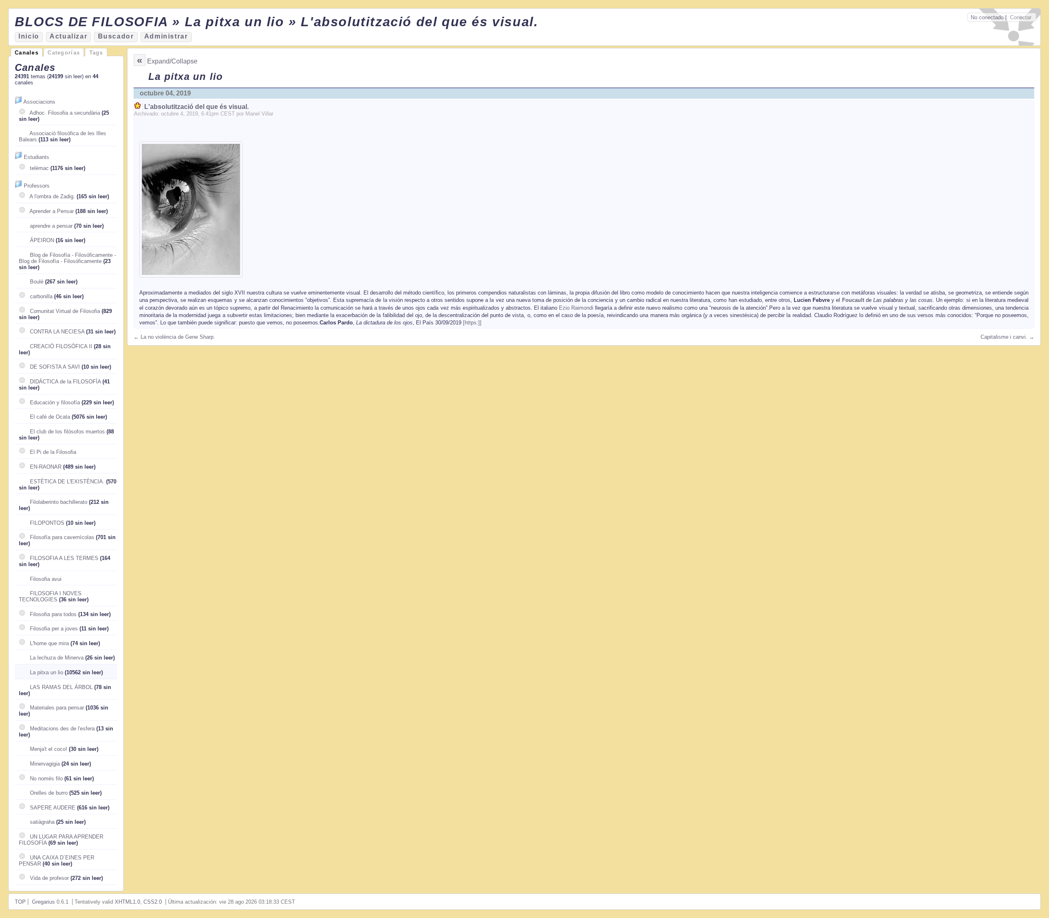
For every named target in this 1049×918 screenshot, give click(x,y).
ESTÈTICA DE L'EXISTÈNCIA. (67, 481)
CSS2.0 (152, 902)
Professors (37, 186)
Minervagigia (45, 764)
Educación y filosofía (55, 402)
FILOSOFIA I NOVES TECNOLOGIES (50, 596)
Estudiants (36, 157)
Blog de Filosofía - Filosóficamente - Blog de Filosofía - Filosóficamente (67, 258)
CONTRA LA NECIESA (57, 332)
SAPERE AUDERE (52, 808)
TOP (20, 902)
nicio (28, 36)
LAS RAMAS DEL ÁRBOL (61, 687)
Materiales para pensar (57, 708)
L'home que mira (49, 643)
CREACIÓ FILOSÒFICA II (61, 346)
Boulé (36, 282)
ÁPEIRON (42, 240)
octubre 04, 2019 (165, 93)
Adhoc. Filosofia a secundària (65, 113)
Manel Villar (259, 114)
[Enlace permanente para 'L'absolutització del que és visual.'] (138, 106)
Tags (96, 53)
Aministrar (166, 36)
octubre (170, 114)
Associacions (39, 102)
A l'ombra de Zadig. (52, 196)
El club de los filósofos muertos (67, 431)
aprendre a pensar (51, 226)
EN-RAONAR (45, 467)
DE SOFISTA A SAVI (55, 367)
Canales (27, 53)
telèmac (39, 168)
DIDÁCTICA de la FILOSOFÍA (65, 382)
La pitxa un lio (46, 672)
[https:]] (472, 323)
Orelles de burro (49, 793)
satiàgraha (42, 822)
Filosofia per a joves (54, 629)
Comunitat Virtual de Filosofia (65, 311)
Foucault (853, 300)
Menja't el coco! (48, 749)
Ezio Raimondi (576, 308)
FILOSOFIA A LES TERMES (64, 558)
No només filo (46, 778)
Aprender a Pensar (52, 211)
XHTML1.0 (127, 902)
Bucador (116, 36)
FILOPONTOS (47, 523)
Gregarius (43, 902)
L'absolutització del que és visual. (196, 106)
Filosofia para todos (53, 614)
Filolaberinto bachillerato (58, 502)
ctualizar (68, 36)
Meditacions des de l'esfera (62, 728)
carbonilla (41, 296)
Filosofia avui (45, 579)
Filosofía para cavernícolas (62, 537)
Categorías (64, 53)
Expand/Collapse (172, 61)
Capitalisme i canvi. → (1007, 337)
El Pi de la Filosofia (53, 452)
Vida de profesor (49, 878)
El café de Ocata (50, 417)
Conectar (1020, 17)
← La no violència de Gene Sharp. (174, 337)
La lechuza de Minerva (57, 658)
